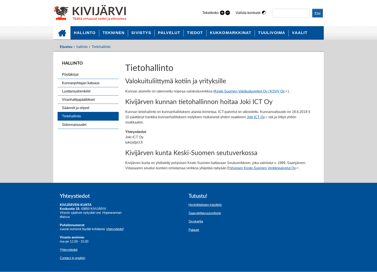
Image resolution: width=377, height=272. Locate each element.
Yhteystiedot (68, 249)
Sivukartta (195, 221)
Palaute (193, 230)
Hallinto (85, 33)
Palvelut (169, 33)
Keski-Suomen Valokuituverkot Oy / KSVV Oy (249, 91)
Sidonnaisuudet (74, 125)
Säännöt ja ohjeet (75, 108)
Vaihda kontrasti (248, 13)
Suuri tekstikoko (222, 12)
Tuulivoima (271, 33)
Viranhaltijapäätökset (78, 99)
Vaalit (299, 33)
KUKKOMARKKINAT (231, 33)
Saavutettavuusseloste (204, 213)
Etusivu (61, 32)
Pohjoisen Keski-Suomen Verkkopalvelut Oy (261, 168)
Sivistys (141, 33)
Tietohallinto (71, 116)
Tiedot (195, 33)
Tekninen (114, 33)
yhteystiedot (114, 229)
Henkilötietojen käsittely (205, 205)
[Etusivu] (91, 13)
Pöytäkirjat (70, 74)
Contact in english (72, 258)
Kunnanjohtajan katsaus (80, 83)
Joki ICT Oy (256, 117)
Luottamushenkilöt (76, 91)
